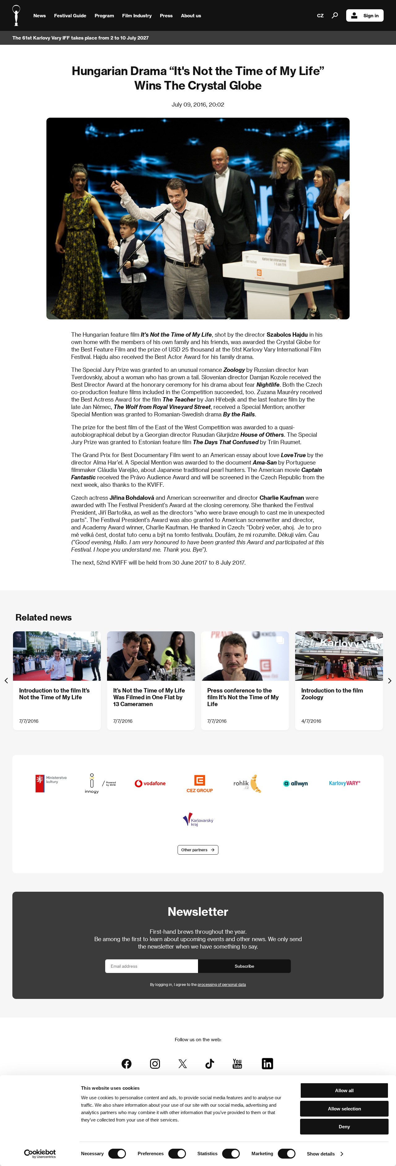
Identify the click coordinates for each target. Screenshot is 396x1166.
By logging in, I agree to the (198, 984)
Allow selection (344, 1108)
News (39, 15)
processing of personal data (222, 984)
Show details (321, 1153)
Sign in (371, 15)
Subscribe (244, 966)
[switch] (177, 1154)
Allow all (344, 1090)
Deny (344, 1126)
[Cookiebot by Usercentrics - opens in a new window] (40, 1154)
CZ (320, 15)
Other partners (194, 850)
